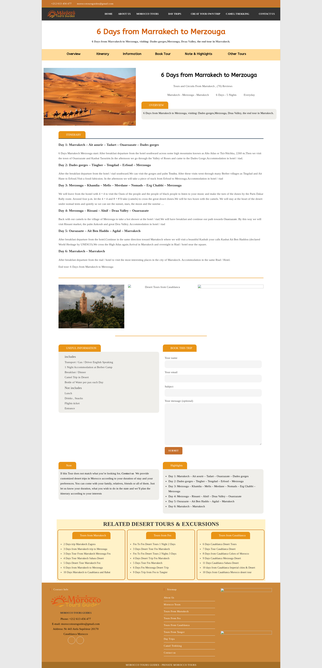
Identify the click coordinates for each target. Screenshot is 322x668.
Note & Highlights (198, 54)
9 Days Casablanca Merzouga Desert (222, 558)
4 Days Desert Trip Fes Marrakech (151, 558)
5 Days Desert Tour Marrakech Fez (82, 563)
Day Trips (169, 638)
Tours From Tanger (174, 632)
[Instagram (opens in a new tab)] (273, 4)
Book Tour (163, 54)
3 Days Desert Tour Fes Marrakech (151, 549)
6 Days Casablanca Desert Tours (219, 544)
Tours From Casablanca (177, 625)
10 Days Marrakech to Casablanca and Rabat (87, 572)
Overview (73, 54)
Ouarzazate (230, 219)
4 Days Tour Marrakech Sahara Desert (84, 558)
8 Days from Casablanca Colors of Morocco (226, 553)
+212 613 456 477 (61, 3)
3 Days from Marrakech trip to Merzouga (85, 549)
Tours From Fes (172, 618)
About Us (169, 597)
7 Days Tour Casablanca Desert (219, 549)
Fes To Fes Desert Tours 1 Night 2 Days (154, 544)
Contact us (170, 652)
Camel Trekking (173, 645)
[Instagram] (80, 640)
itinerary (102, 54)
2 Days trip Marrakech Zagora (79, 544)
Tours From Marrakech (176, 611)
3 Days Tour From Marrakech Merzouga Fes (87, 553)
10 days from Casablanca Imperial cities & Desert (229, 567)
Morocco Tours (172, 604)
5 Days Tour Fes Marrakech (147, 563)
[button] (72, 134)
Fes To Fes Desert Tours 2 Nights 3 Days (154, 553)
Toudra (173, 173)
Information (132, 54)
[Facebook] (71, 640)
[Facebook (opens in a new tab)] (269, 4)
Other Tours (237, 54)
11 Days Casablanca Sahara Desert (221, 563)
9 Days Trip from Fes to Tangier (150, 572)
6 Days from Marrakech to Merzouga (83, 567)
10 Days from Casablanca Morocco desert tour (227, 572)
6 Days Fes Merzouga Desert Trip (151, 567)
